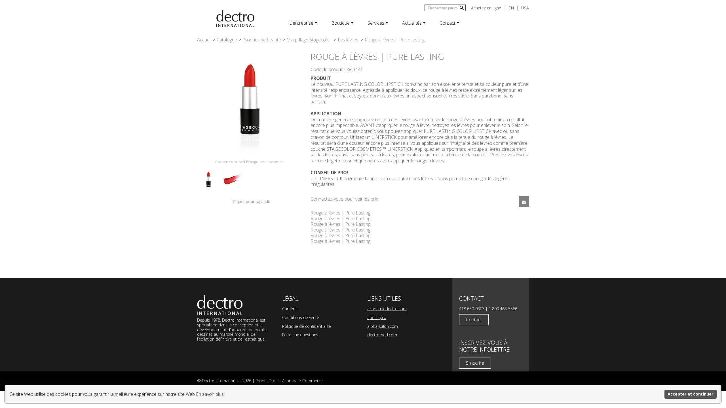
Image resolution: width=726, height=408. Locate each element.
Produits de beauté (261, 40)
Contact (447, 23)
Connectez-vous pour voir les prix (344, 199)
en (511, 7)
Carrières (290, 308)
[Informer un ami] (524, 201)
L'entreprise (301, 23)
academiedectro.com (387, 308)
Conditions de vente (300, 317)
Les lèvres (348, 40)
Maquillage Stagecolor (309, 40)
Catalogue (227, 40)
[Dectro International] (235, 18)
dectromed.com (382, 334)
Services (376, 23)
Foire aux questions (300, 334)
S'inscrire (475, 363)
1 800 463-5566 (503, 308)
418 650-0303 (471, 308)
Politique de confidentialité (306, 326)
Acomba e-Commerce (302, 380)
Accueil (204, 40)
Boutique (340, 23)
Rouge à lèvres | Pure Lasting (340, 213)
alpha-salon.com (382, 326)
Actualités (412, 23)
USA (525, 7)
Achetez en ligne (486, 7)
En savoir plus (210, 394)
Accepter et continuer (690, 394)
